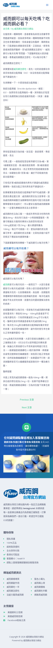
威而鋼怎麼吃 (20, 69)
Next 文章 (27, 407)
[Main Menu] (47, 5)
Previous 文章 (27, 399)
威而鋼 (6, 284)
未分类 (6, 28)
